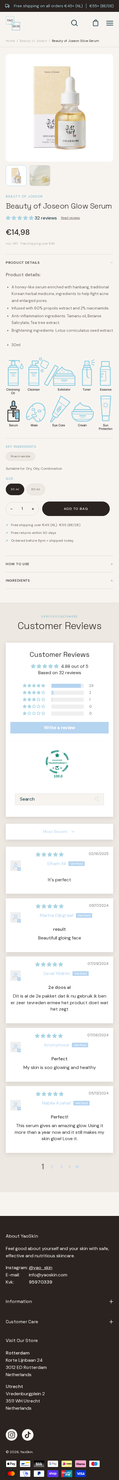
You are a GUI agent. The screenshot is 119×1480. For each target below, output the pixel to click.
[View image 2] (39, 175)
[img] (50, 854)
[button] (20, 218)
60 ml (35, 489)
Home (10, 41)
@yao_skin (40, 1268)
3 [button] (61, 1167)
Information (19, 1301)
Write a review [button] (59, 728)
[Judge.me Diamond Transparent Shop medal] (57, 761)
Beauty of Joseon (33, 41)
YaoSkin (26, 1452)
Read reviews (70, 218)
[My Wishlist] (84, 23)
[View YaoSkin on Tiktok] (28, 1435)
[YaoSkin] (13, 23)
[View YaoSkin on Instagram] (11, 1435)
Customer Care (22, 1322)
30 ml (15, 489)
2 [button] (52, 1167)
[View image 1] (16, 175)
